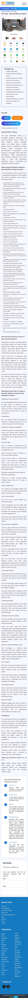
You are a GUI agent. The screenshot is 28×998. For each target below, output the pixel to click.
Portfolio (17, 961)
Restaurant (17, 965)
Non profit (17, 950)
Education (4, 959)
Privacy (3, 923)
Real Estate (18, 963)
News (16, 946)
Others (3, 934)
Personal (17, 954)
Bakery (3, 940)
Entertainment (5, 961)
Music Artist (18, 944)
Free (2, 968)
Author (3, 936)
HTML (3, 974)
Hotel (2, 972)
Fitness (3, 966)
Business (3, 944)
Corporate (4, 951)
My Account (14, 8)
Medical (17, 939)
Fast (2, 963)
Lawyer (16, 935)
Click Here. (9, 128)
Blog (2, 917)
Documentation (5, 8)
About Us (3, 906)
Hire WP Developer (6, 910)
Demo (6, 118)
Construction (4, 948)
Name (4, 878)
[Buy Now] (17, 118)
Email (4, 886)
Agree (16, 997)
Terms (3, 921)
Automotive (4, 938)
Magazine (17, 937)
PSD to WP (4, 912)
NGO (16, 948)
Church (3, 946)
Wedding (17, 976)
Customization (5, 908)
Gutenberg (4, 970)
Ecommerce (4, 957)
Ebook (3, 955)
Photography (18, 957)
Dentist (3, 953)
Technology (18, 972)
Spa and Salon (18, 967)
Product (8, 11)
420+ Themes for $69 (11, 123)
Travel (16, 974)
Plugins (17, 959)
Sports (16, 969)
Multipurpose (18, 942)
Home (3, 11)
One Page (17, 952)
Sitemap (3, 919)
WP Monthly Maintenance (8, 914)
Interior (16, 933)
